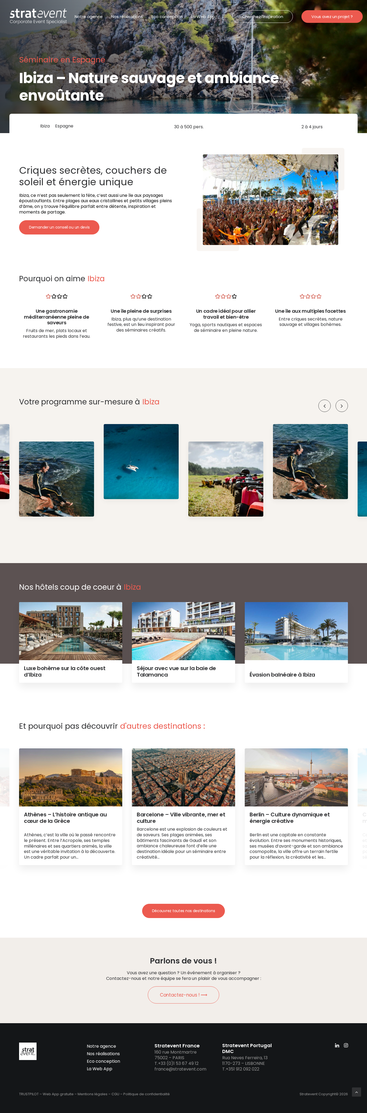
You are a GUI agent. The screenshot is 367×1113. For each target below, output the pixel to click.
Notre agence (89, 16)
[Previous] (324, 406)
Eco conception (167, 16)
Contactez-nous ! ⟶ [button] (183, 995)
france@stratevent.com (180, 1069)
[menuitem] (88, 16)
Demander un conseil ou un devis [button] (59, 227)
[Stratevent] (38, 16)
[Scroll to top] (356, 1092)
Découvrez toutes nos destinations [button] (183, 910)
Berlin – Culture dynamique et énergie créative (290, 818)
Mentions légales (92, 1094)
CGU (115, 1094)
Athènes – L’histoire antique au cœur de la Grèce (65, 818)
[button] (342, 406)
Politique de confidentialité (146, 1094)
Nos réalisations (127, 16)
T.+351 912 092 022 (240, 1069)
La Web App (203, 16)
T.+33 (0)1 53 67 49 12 (176, 1063)
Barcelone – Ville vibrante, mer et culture (181, 818)
